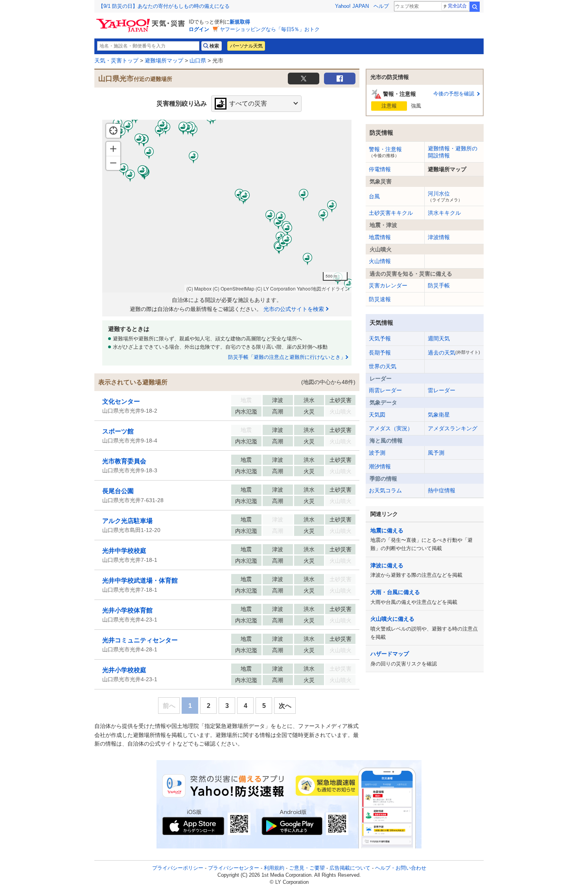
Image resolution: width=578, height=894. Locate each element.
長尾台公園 (118, 491)
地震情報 (380, 237)
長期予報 (380, 352)
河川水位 (445, 196)
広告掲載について (349, 868)
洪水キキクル (444, 213)
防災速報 (380, 299)
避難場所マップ (164, 60)
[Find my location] (113, 131)
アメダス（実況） (391, 428)
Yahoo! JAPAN (352, 6)
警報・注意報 (385, 152)
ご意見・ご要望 (307, 868)
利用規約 (274, 868)
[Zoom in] (113, 149)
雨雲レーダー (385, 390)
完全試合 (457, 6)
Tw (303, 78)
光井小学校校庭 (124, 670)
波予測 (377, 453)
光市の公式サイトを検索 (293, 309)
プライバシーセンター (233, 868)
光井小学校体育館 (127, 610)
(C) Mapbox (199, 288)
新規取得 (240, 22)
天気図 (377, 414)
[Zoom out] (113, 163)
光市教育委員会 (124, 461)
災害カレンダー (388, 285)
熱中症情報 (441, 490)
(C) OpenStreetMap (233, 288)
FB (339, 78)
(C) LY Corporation (276, 288)
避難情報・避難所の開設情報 (452, 152)
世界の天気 (382, 366)
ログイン (199, 29)
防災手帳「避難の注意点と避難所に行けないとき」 (287, 357)
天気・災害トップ (116, 60)
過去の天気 (454, 352)
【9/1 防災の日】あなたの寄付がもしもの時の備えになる (164, 6)
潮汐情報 (380, 466)
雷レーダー (441, 390)
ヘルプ (381, 6)
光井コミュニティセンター (140, 640)
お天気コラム (385, 490)
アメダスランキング (452, 428)
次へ (285, 705)
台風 (374, 196)
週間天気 (439, 338)
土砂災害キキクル (391, 213)
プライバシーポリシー (177, 868)
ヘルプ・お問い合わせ (400, 868)
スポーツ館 (118, 431)
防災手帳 (439, 285)
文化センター (121, 401)
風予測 (436, 453)
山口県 (198, 60)
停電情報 (380, 169)
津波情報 (439, 237)
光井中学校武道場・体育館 (140, 580)
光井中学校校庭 (124, 550)
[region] (227, 206)
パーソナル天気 (246, 46)
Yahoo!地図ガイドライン (323, 288)
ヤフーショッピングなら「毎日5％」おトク (270, 29)
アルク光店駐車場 (127, 520)
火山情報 (380, 261)
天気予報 (380, 338)
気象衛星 (439, 414)
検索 (474, 7)
